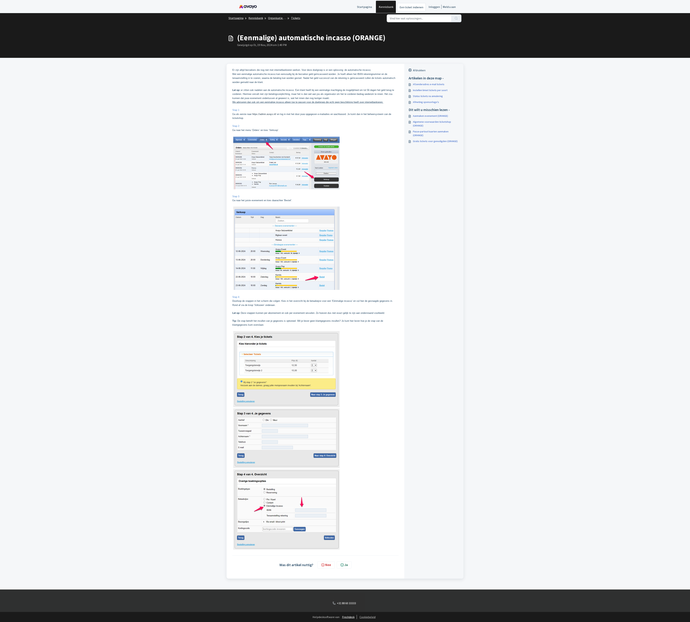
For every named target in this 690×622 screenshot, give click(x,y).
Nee (328, 565)
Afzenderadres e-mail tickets (428, 84)
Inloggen (434, 7)
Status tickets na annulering (428, 96)
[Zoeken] (456, 18)
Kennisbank (386, 7)
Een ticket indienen (411, 7)
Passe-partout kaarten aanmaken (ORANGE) (430, 133)
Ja (346, 565)
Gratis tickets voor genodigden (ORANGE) (435, 141)
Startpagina (364, 7)
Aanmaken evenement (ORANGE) (430, 115)
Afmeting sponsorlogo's (426, 102)
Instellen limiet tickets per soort (430, 90)
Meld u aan (449, 7)
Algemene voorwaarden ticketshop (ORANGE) (432, 123)
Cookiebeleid (368, 617)
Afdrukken (419, 70)
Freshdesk (348, 617)
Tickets (295, 18)
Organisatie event (279, 18)
